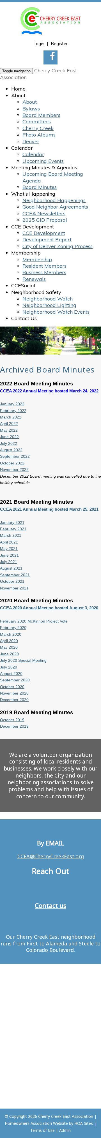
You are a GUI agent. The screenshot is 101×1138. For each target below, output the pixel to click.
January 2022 (12, 404)
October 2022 (12, 463)
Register (59, 43)
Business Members (44, 272)
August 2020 (11, 673)
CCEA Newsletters (43, 213)
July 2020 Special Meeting (23, 660)
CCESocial (23, 285)
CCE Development (32, 226)
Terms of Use (42, 1130)
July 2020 (8, 667)
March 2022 (10, 417)
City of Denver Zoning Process (57, 246)
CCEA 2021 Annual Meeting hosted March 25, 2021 (49, 509)
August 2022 (11, 450)
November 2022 (14, 469)
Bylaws (31, 108)
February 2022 (13, 410)
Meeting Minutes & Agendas (44, 167)
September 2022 (15, 456)
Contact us (50, 905)
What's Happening (33, 194)
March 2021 (10, 535)
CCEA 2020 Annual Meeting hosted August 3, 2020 (49, 607)
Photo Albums (39, 134)
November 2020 (14, 693)
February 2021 (13, 529)
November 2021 (14, 588)
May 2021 (9, 548)
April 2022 (9, 423)
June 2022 (9, 436)
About (18, 95)
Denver (30, 141)
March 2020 (10, 634)
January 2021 (12, 522)
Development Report (47, 239)
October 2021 (12, 581)
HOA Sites (83, 1123)
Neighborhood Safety (36, 292)
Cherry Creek (38, 128)
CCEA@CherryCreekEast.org (50, 856)
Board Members (41, 115)
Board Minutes (39, 187)
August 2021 (11, 568)
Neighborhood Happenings (54, 200)
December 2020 (14, 699)
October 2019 (12, 720)
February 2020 (13, 627)
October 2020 (12, 686)
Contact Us (24, 318)
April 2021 (9, 542)
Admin (65, 1130)
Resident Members (44, 266)
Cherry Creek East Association (65, 1116)
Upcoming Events (43, 161)
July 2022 (8, 443)
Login (38, 43)
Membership (26, 252)
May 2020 (9, 647)
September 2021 (15, 575)
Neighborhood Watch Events (55, 312)
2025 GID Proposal (44, 220)
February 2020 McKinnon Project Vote (34, 621)
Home (18, 88)
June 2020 (9, 654)
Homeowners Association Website (36, 1123)
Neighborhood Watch (47, 298)
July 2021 (8, 561)
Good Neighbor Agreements (55, 206)
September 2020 (15, 680)
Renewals (34, 279)
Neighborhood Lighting (49, 305)
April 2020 (9, 641)
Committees (36, 121)
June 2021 (9, 555)
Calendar (22, 148)
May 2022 (9, 430)
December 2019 (14, 726)
